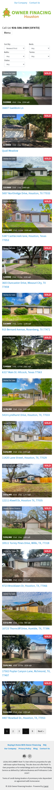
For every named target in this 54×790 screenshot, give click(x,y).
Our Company (20, 2)
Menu (7, 33)
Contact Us (34, 2)
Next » (41, 731)
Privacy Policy (25, 748)
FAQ (44, 745)
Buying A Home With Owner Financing (24, 745)
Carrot (45, 786)
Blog (35, 748)
